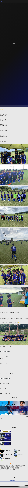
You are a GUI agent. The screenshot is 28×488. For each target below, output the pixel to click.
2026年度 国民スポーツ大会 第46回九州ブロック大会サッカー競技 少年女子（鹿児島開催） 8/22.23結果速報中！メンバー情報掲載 (12, 465)
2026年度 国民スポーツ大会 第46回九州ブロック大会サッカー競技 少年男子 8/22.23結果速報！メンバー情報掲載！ (11, 466)
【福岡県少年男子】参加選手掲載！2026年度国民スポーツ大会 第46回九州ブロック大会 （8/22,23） (9, 468)
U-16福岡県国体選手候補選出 (7, 458)
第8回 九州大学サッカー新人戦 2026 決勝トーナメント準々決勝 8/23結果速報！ (7, 469)
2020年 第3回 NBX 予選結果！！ (7, 450)
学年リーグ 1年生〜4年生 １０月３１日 (8, 454)
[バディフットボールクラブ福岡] (3, 1)
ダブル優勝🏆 (19, 450)
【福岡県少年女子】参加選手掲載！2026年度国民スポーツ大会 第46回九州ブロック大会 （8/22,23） (9, 467)
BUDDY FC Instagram (14, 480)
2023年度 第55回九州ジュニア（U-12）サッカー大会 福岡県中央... (22, 454)
